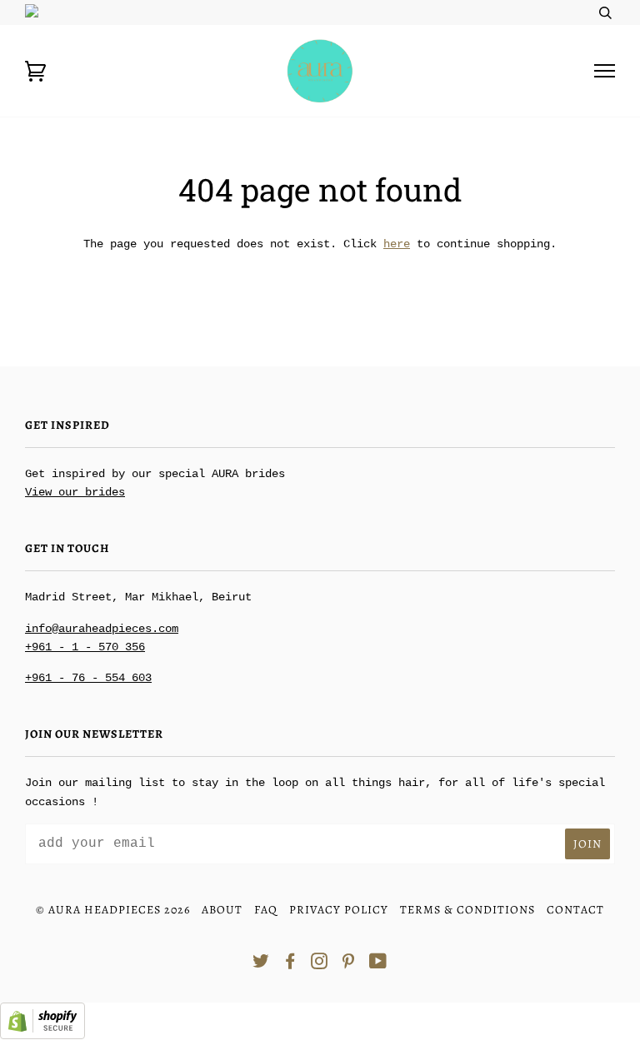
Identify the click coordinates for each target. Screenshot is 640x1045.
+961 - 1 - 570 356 (85, 647)
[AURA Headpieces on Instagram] (319, 964)
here (396, 244)
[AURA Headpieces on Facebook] (290, 964)
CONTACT (575, 910)
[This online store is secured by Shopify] (42, 1036)
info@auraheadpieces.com (101, 628)
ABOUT (222, 910)
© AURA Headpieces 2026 (113, 910)
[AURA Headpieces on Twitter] (261, 964)
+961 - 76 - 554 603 (88, 677)
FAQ (266, 910)
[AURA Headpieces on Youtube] (378, 964)
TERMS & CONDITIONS (467, 910)
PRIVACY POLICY (338, 910)
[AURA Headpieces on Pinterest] (349, 964)
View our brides (75, 492)
